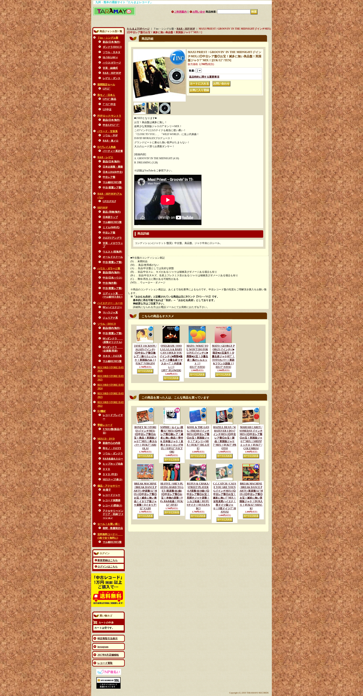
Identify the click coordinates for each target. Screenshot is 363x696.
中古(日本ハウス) (112, 277)
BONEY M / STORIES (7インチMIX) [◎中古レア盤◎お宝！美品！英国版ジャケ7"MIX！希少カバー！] (145, 438)
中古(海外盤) (110, 283)
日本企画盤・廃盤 (113, 166)
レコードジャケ (111, 495)
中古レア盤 (109, 177)
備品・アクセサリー (108, 485)
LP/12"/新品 (109, 99)
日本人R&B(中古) (113, 172)
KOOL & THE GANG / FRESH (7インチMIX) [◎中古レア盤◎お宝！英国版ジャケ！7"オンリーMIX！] (198, 438)
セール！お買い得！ (108, 524)
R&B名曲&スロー (113, 458)
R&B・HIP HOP (112, 73)
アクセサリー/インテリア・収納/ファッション (113, 514)
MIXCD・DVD (106, 438)
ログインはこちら (107, 566)
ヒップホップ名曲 (113, 463)
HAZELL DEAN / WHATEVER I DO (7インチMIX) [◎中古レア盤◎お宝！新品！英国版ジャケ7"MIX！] (224, 438)
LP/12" (106, 88)
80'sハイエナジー (112, 307)
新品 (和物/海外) (112, 211)
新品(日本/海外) (111, 41)
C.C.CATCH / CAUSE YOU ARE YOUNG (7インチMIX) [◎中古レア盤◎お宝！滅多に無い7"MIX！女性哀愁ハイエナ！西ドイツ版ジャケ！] (224, 497)
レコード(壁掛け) (112, 505)
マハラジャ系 (110, 312)
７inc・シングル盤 (107, 37)
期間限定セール (106, 84)
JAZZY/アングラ (112, 237)
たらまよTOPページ (138, 28)
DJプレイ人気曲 (106, 147)
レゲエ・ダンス (111, 78)
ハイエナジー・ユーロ (110, 303)
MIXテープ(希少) (112, 479)
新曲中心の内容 (111, 443)
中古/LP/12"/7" (111, 125)
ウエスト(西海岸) (112, 251)
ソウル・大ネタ (111, 52)
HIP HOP (102, 207)
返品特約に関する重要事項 (204, 76)
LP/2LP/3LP (109, 201)
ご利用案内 (180, 11)
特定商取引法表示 (107, 638)
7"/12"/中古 (109, 104)
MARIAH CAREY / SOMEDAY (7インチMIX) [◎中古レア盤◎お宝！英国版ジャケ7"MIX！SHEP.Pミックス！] (251, 438)
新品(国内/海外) (111, 272)
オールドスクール (113, 256)
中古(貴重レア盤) (112, 187)
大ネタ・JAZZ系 (112, 356)
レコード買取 (105, 663)
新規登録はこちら (107, 560)
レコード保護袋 (111, 500)
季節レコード (105, 425)
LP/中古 (107, 109)
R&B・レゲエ (105, 157)
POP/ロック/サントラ (109, 115)
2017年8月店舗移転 (108, 654)
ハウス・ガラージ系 (108, 268)
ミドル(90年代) (111, 227)
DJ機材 (101, 411)
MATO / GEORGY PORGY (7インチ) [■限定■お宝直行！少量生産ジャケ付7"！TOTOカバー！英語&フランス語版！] (223, 356)
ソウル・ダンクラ (113, 453)
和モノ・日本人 (106, 95)
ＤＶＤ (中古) (110, 474)
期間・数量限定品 (113, 528)
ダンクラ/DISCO (112, 47)
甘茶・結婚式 (110, 67)
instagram (102, 646)
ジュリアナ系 (110, 317)
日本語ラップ (110, 217)
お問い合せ (198, 11)
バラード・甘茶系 (107, 131)
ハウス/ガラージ (112, 62)
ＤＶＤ (106, 469)
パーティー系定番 (113, 151)
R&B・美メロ (110, 140)
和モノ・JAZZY (112, 448)
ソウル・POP (110, 135)
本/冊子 (107, 489)
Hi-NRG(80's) (110, 57)
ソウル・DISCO (106, 323)
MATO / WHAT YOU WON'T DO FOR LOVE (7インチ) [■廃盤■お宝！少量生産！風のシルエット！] (197, 356)
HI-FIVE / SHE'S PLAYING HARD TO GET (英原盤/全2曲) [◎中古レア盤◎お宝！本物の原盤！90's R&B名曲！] (171, 494)
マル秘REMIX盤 (112, 182)
